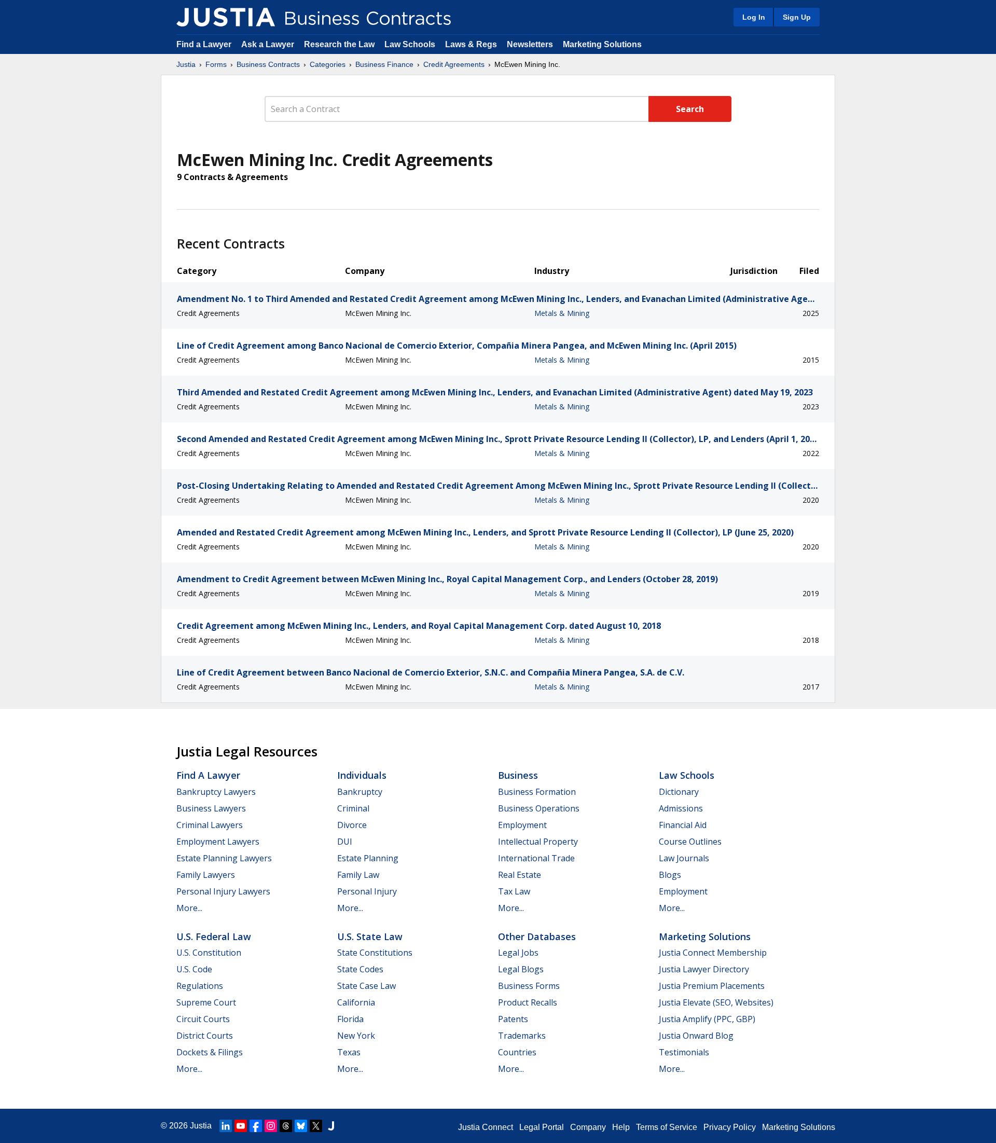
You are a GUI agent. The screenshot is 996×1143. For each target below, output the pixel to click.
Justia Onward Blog (696, 1035)
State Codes (360, 969)
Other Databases (537, 936)
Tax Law (514, 891)
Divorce (352, 825)
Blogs (670, 874)
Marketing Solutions (602, 44)
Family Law (358, 874)
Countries (517, 1052)
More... (189, 908)
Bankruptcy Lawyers (216, 791)
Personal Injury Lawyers (223, 891)
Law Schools (409, 44)
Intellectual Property (538, 841)
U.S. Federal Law (213, 936)
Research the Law (339, 44)
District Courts (204, 1035)
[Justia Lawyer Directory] (331, 1126)
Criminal (353, 808)
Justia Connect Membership (713, 952)
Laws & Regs (471, 44)
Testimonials (684, 1052)
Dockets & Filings (209, 1052)
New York (356, 1035)
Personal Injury (367, 891)
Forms (216, 64)
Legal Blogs (521, 969)
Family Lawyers (205, 874)
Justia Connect (485, 1127)
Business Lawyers (211, 808)
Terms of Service (666, 1127)
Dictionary (679, 791)
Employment (522, 825)
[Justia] (225, 17)
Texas (349, 1052)
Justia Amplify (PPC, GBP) (707, 1019)
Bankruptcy (359, 791)
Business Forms (529, 985)
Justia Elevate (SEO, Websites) (716, 1002)
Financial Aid (683, 825)
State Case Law (366, 985)
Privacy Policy (729, 1127)
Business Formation (537, 791)
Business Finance (384, 64)
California (356, 1002)
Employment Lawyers (217, 841)
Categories (327, 64)
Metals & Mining (561, 313)
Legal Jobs (518, 952)
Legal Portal (541, 1127)
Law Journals (684, 858)
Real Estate (519, 874)
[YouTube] (240, 1126)
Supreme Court (206, 1002)
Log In (753, 17)
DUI (344, 841)
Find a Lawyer (203, 44)
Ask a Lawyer (268, 44)
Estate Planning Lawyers (224, 858)
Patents (513, 1019)
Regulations (199, 985)
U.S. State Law (370, 936)
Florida (350, 1019)
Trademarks (522, 1035)
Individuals (361, 775)
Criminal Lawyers (209, 825)
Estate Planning (367, 858)
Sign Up (797, 17)
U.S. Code (194, 969)
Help (621, 1127)
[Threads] (286, 1126)
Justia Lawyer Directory (704, 969)
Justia (186, 64)
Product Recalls (527, 1002)
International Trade (536, 858)
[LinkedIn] (225, 1126)
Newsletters (530, 44)
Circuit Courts (203, 1019)
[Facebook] (256, 1126)
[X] (316, 1126)
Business (518, 775)
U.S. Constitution (208, 952)
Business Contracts (268, 64)
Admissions (681, 808)
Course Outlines (690, 841)
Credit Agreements (454, 64)
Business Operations (538, 808)
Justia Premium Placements (712, 985)
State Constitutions (374, 952)
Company (588, 1127)
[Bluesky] (301, 1126)
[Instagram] (271, 1126)
